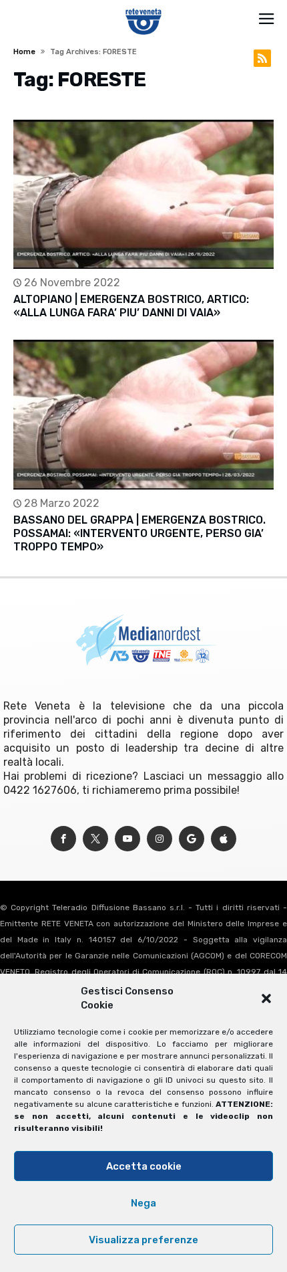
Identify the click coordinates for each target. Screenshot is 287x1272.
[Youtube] (127, 839)
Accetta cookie (144, 1166)
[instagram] (159, 839)
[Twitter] (95, 839)
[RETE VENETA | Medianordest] (143, 8)
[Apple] (223, 839)
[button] (266, 998)
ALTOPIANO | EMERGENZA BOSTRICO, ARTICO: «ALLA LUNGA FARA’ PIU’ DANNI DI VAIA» (131, 306)
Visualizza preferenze (143, 1240)
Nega (143, 1203)
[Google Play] (191, 839)
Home (24, 51)
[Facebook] (63, 839)
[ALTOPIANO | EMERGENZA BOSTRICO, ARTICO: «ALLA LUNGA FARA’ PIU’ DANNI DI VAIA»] (143, 194)
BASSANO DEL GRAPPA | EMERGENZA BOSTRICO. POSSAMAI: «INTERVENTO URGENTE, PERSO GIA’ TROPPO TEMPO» (139, 533)
